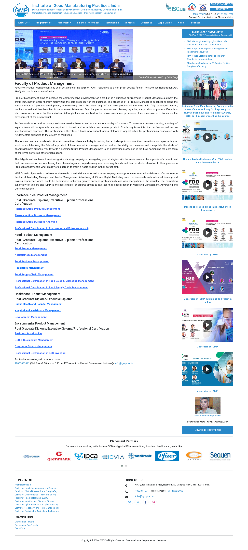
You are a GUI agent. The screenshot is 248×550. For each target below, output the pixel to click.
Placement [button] (64, 22)
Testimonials (112, 22)
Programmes (43, 22)
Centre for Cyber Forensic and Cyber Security (36, 504)
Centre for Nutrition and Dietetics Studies (34, 501)
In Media (130, 22)
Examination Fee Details (26, 525)
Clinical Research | (215, 35)
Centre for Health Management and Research (36, 488)
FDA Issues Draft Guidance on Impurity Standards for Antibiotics (206, 57)
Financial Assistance (88, 22)
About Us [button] (23, 22)
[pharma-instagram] (153, 502)
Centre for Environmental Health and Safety (35, 494)
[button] (207, 137)
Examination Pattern (24, 521)
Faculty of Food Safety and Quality (31, 498)
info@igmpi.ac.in (124, 363)
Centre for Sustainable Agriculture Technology (37, 511)
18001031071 (199, 14)
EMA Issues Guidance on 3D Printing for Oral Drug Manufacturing (208, 65)
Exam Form (20, 528)
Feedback (195, 22)
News (181, 22)
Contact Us (146, 22)
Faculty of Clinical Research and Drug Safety (36, 491)
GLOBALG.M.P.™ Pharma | (194, 35)
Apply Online (165, 22)
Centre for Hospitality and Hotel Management (37, 508)
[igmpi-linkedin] (137, 502)
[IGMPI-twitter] (129, 502)
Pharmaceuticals (23, 484)
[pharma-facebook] (146, 502)
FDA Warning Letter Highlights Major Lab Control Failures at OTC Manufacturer (207, 43)
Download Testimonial (208, 429)
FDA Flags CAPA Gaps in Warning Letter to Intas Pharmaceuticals (207, 50)
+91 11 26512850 (225, 14)
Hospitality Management (30, 267)
